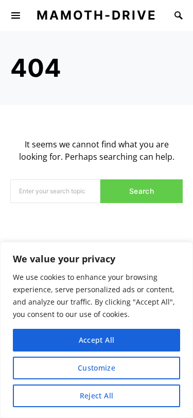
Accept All (97, 340)
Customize (96, 368)
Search (141, 191)
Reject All (97, 395)
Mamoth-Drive (97, 15)
